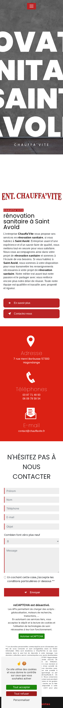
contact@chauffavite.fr (31, 431)
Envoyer (35, 592)
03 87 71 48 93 (31, 394)
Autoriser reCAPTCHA (31, 636)
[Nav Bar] (31, 6)
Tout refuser (21, 693)
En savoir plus (22, 303)
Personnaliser (21, 700)
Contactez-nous (23, 313)
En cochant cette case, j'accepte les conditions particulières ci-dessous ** (31, 579)
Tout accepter (21, 687)
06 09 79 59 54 (31, 398)
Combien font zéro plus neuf (22, 535)
